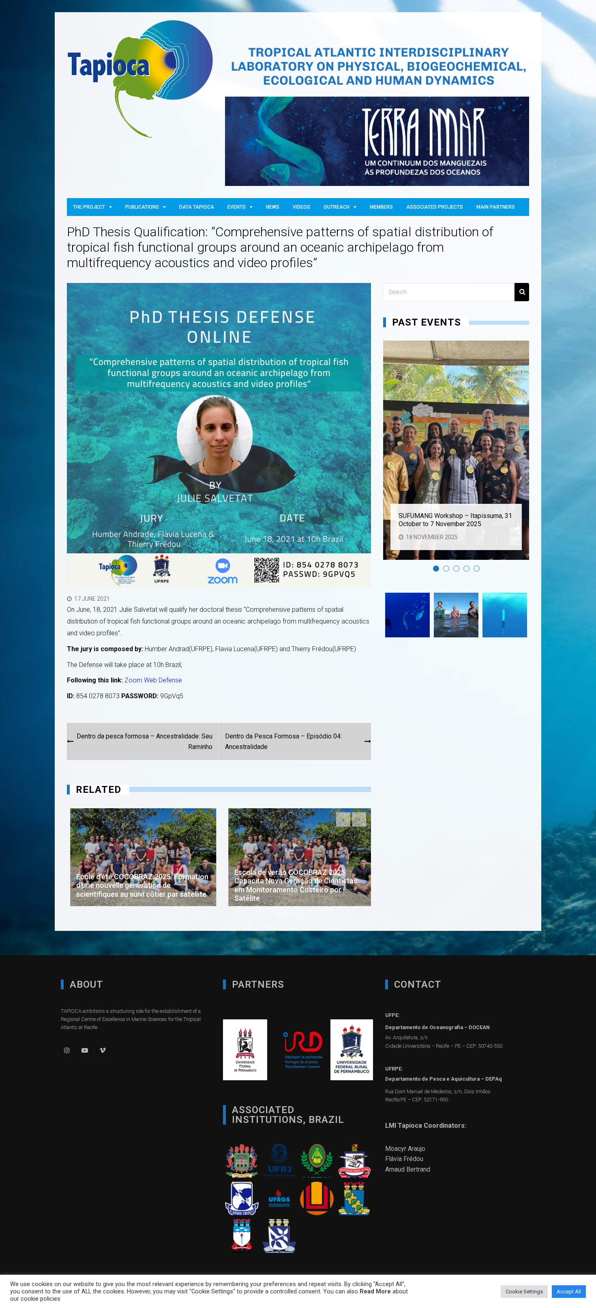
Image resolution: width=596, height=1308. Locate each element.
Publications (142, 207)
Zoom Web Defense (153, 680)
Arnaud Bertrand (407, 1169)
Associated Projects (434, 207)
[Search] (522, 292)
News (272, 207)
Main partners (495, 207)
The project (89, 207)
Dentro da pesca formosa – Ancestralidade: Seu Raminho (144, 741)
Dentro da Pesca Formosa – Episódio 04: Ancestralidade (283, 741)
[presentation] (343, 819)
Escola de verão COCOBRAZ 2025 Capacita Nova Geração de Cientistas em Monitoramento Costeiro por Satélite (292, 885)
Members (381, 207)
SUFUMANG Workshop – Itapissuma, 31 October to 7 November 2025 (455, 519)
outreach (336, 207)
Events (236, 207)
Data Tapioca (196, 207)
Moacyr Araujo (405, 1149)
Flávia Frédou (404, 1159)
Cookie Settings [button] (524, 1292)
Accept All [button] (569, 1292)
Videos (301, 207)
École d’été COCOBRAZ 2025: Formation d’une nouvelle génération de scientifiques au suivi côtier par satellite (139, 885)
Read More (375, 1291)
